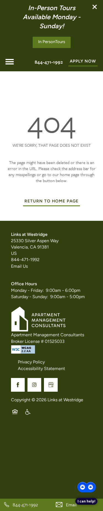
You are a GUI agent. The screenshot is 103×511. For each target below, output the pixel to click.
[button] (95, 7)
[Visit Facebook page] (18, 385)
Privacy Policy (31, 362)
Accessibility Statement (41, 369)
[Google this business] (51, 385)
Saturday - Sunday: (29, 297)
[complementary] (86, 474)
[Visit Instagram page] (34, 385)
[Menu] (9, 61)
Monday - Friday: (27, 291)
